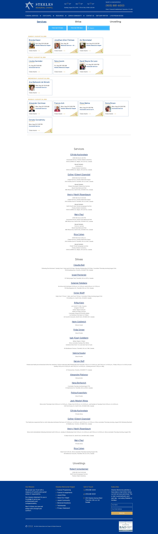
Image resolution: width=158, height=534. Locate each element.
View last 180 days (77, 28)
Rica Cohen (79, 234)
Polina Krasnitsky (79, 393)
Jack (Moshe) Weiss (79, 401)
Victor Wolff (79, 293)
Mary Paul (79, 214)
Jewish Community (75, 16)
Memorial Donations (64, 503)
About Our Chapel (63, 498)
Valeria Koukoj (79, 353)
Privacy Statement (63, 508)
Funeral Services (31, 16)
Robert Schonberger (79, 469)
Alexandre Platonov (79, 375)
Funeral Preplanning (64, 490)
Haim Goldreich (79, 322)
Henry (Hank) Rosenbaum (79, 194)
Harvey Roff (79, 361)
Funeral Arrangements (64, 493)
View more (33, 51)
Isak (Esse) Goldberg (79, 338)
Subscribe (121, 513)
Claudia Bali (79, 265)
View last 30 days (57, 28)
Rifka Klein (79, 303)
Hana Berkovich (79, 383)
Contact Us (90, 16)
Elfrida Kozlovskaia (79, 154)
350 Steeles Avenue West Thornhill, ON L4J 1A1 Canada (93, 500)
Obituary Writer (102, 16)
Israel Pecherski (79, 275)
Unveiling (115, 21)
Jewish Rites (61, 495)
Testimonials (61, 506)
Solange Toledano (79, 283)
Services (41, 21)
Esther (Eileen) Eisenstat (79, 174)
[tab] (41, 22)
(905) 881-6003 (115, 5)
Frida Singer (79, 330)
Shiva (78, 21)
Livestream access (116, 16)
